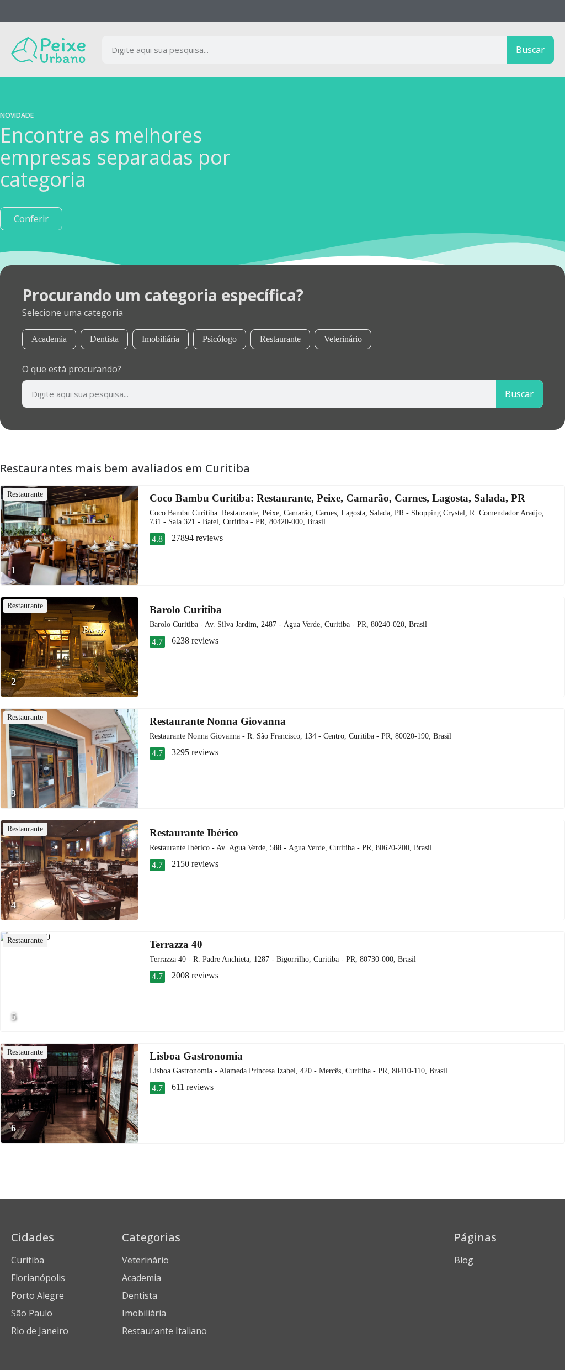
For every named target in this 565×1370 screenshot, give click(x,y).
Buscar (530, 50)
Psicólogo (219, 339)
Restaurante (280, 339)
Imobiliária (160, 339)
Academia (49, 339)
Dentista (104, 339)
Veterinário (343, 339)
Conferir (31, 219)
